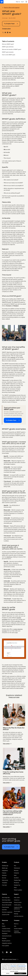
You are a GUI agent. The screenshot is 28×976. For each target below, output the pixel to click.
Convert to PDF (5, 914)
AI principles (17, 911)
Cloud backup (5, 907)
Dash (15, 875)
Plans (15, 887)
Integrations (5, 870)
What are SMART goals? (8, 44)
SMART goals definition (8, 46)
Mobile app (4, 868)
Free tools (4, 885)
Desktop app (5, 865)
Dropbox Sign (17, 880)
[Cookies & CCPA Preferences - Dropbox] (14, 969)
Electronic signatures (7, 912)
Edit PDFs (4, 909)
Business (16, 870)
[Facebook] (6, 952)
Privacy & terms (17, 902)
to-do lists (17, 621)
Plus (15, 865)
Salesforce (9, 557)
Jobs (15, 926)
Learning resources (18, 916)
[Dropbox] (1, 1)
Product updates (18, 890)
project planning (16, 125)
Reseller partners (6, 940)
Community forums (6, 935)
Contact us (16, 900)
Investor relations (18, 928)
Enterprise (16, 873)
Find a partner (5, 945)
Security (4, 877)
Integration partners (7, 943)
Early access (5, 880)
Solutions (4, 875)
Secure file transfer (6, 904)
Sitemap (16, 913)
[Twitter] (2, 952)
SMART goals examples (7, 52)
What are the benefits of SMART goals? (11, 49)
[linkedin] (7, 32)
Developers (4, 933)
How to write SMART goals (8, 54)
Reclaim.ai (16, 882)
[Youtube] (10, 952)
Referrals (4, 938)
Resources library (6, 931)
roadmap (12, 357)
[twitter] (3, 32)
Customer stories (6, 928)
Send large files (6, 897)
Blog (3, 923)
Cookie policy (17, 904)
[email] (10, 32)
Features (4, 873)
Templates (4, 882)
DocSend (16, 877)
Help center (17, 897)
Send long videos (6, 900)
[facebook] (5, 32)
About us (16, 923)
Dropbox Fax (17, 885)
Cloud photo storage (7, 902)
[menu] (26, 1)
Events (3, 926)
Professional (17, 868)
